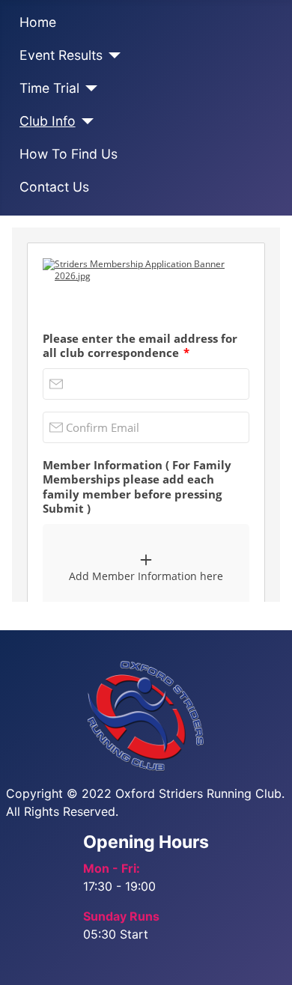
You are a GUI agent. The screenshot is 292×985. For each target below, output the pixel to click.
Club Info (47, 121)
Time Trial (49, 88)
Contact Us (54, 187)
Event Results (61, 55)
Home (37, 22)
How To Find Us (68, 154)
